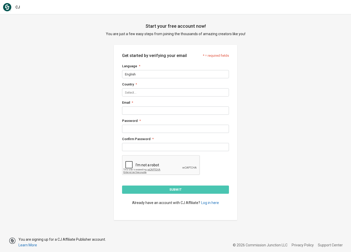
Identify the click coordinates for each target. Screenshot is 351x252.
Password (130, 121)
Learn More (28, 245)
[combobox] (125, 74)
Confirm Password (136, 139)
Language (129, 66)
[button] (175, 190)
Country (128, 84)
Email (126, 102)
